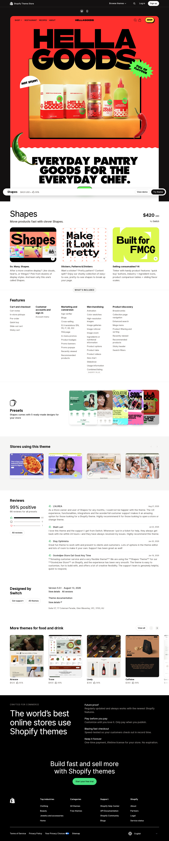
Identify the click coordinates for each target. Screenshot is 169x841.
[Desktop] (82, 11)
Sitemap (76, 833)
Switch (156, 221)
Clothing (44, 806)
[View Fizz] (130, 407)
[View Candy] (114, 407)
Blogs (103, 820)
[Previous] (151, 447)
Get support (17, 601)
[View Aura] (99, 407)
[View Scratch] (83, 407)
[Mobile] (87, 11)
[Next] (157, 447)
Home (43, 820)
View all (141, 628)
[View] (27, 466)
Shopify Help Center (109, 806)
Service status (137, 820)
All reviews (17, 532)
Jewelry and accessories (51, 815)
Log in (142, 3)
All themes (34, 601)
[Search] (134, 3)
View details (54, 591)
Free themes (76, 811)
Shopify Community (109, 815)
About (133, 806)
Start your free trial (85, 781)
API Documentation (109, 811)
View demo (142, 192)
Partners (134, 811)
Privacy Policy (35, 833)
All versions (67, 591)
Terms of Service (18, 833)
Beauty (43, 811)
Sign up (153, 3)
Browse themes (116, 3)
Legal (133, 815)
